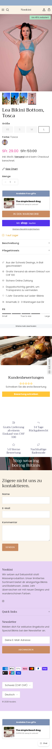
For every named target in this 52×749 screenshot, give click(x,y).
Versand (19, 156)
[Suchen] (9, 10)
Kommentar (9, 522)
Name (6, 494)
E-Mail (6, 508)
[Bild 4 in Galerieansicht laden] (26, 52)
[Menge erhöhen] (15, 182)
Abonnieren (26, 649)
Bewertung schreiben (26, 394)
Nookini (12, 701)
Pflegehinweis (10, 250)
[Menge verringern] (4, 182)
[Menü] (3, 10)
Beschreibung (10, 243)
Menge (6, 176)
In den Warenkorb (26, 214)
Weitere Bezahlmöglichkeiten (26, 229)
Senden (10, 547)
